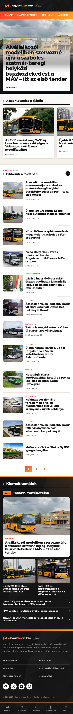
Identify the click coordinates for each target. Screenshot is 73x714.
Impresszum (45, 660)
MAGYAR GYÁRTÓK (27, 15)
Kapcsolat (8, 668)
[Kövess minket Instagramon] (29, 686)
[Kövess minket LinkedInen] (22, 686)
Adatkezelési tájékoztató (51, 668)
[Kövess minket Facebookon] (6, 686)
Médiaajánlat (45, 676)
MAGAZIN (63, 15)
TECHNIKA (47, 15)
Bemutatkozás (10, 660)
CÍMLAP (8, 15)
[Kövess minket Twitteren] (14, 686)
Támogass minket (12, 676)
